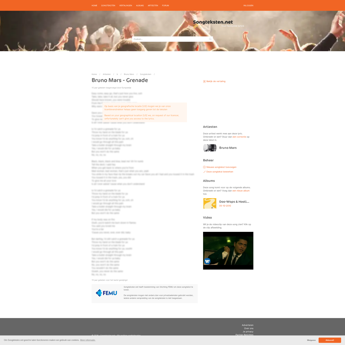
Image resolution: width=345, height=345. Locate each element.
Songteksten (145, 74)
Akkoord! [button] (330, 340)
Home (94, 5)
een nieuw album (241, 190)
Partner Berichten (244, 334)
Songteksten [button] (108, 5)
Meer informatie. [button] (88, 340)
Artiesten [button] (153, 5)
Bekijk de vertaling (215, 81)
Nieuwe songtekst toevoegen (221, 167)
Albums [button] (140, 5)
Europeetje (126, 87)
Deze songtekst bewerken (219, 171)
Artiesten (107, 74)
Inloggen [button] (248, 5)
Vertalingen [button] (125, 5)
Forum (165, 5)
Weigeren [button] (311, 340)
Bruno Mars (129, 74)
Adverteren (247, 325)
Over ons (248, 328)
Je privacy (248, 331)
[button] (228, 250)
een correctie (239, 136)
